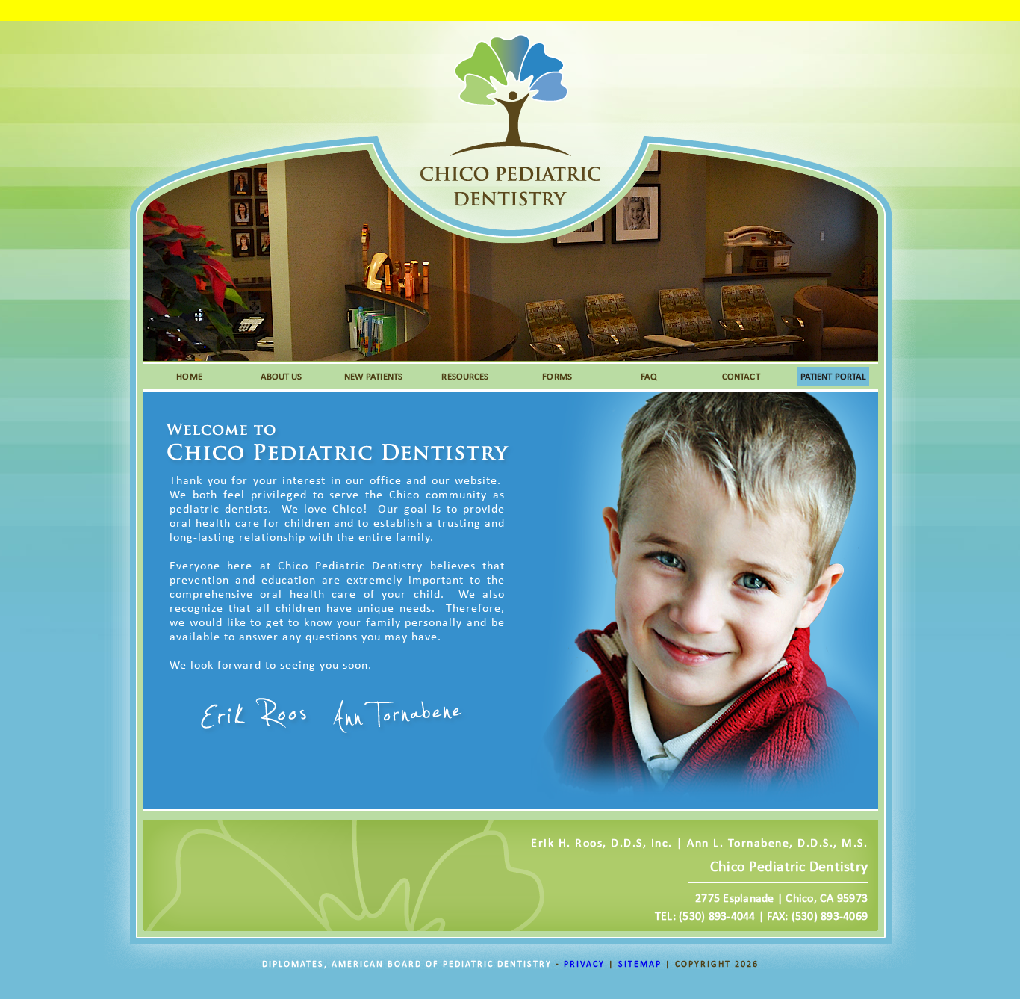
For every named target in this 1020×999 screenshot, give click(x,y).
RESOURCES (464, 376)
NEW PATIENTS (373, 376)
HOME (189, 376)
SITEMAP (640, 964)
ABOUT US (281, 376)
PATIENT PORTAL (832, 376)
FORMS (557, 376)
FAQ (649, 376)
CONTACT (741, 376)
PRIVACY (584, 964)
